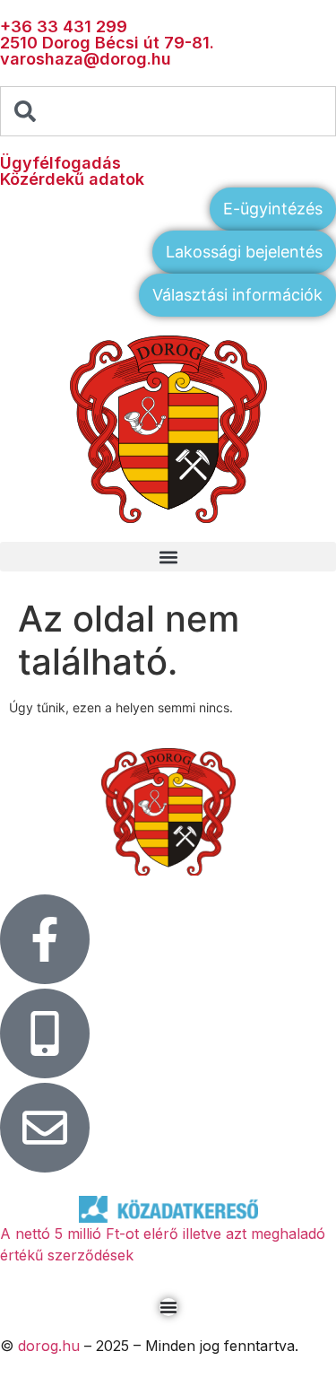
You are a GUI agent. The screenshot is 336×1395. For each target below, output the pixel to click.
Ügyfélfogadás (60, 162)
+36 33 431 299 (63, 26)
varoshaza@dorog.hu (85, 58)
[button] (168, 556)
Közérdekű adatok (72, 179)
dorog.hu (49, 1346)
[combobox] (168, 111)
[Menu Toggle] (168, 1307)
